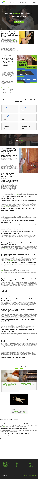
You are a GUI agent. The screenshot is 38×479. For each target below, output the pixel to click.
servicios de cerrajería (13, 212)
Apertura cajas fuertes (6, 464)
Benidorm (17, 463)
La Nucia (30, 463)
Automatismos (5, 466)
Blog (25, 2)
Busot (16, 464)
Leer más (4, 390)
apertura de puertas (5, 248)
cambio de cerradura (4, 312)
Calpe (17, 194)
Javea (29, 462)
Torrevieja (2, 270)
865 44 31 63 (21, 140)
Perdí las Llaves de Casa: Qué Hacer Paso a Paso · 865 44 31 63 (19, 408)
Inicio (11, 2)
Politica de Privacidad (28, 475)
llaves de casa (16, 411)
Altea (16, 462)
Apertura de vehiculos (6, 463)
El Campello (17, 467)
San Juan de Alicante (7, 206)
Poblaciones (22, 2)
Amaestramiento (5, 465)
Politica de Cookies (34, 475)
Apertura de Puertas (5, 462)
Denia (16, 466)
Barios (18, 2)
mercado (8, 79)
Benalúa (4, 426)
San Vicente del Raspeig (32, 467)
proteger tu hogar (14, 40)
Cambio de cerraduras (6, 467)
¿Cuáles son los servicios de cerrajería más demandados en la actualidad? (10, 384)
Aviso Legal (23, 475)
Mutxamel (1, 440)
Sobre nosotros (29, 2)
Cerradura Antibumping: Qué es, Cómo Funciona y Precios (27, 384)
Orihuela (30, 465)
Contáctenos (34, 2)
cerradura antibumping (11, 260)
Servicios (14, 2)
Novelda (30, 464)
